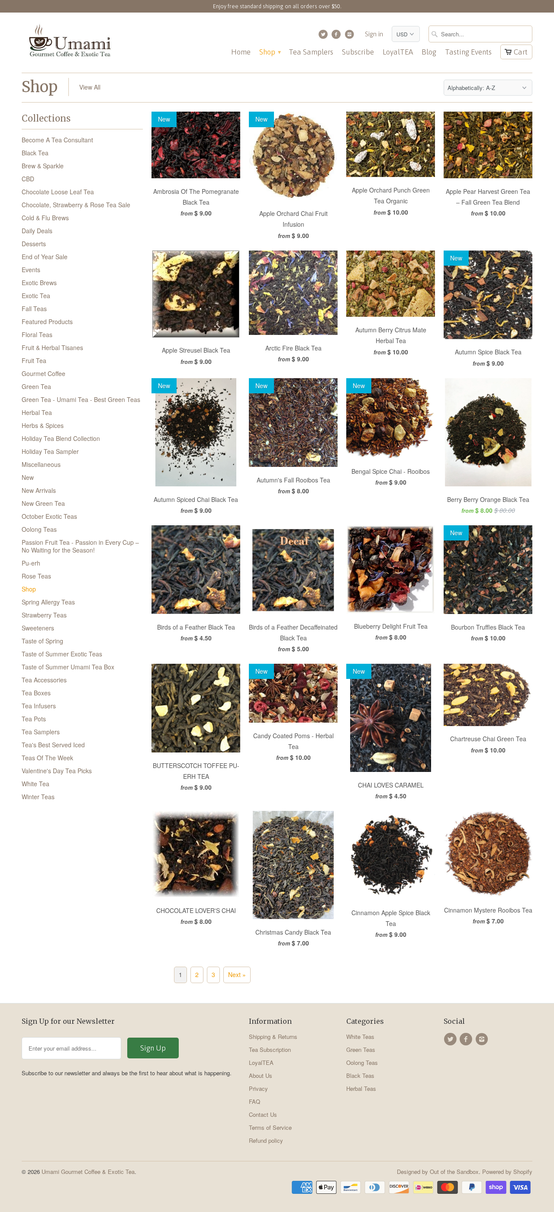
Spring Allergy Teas (48, 602)
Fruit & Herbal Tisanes (52, 347)
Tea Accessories (44, 679)
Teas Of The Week (47, 757)
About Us (260, 1075)
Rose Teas (36, 576)
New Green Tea (43, 503)
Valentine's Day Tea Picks (57, 770)
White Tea (35, 783)
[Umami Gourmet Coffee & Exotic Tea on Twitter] (324, 36)
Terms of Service (270, 1127)
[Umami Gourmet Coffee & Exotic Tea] (69, 42)
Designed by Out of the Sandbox (438, 1171)
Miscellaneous (41, 464)
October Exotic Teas (49, 516)
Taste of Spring (42, 641)
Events (31, 269)
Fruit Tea (34, 360)
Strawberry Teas (44, 615)
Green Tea (36, 386)
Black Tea (35, 152)
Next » (237, 974)
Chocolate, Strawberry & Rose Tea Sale (76, 204)
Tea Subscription (270, 1049)
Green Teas (360, 1049)
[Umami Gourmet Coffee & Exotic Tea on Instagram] (350, 36)
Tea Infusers (39, 705)
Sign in (374, 34)
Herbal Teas (361, 1088)
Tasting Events (468, 52)
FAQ (254, 1101)
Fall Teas (34, 308)
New (28, 477)
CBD (28, 178)
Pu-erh (31, 563)
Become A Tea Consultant (57, 139)
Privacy (258, 1088)
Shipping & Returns (273, 1036)
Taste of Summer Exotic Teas (62, 653)
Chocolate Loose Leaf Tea (58, 191)
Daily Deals (37, 230)
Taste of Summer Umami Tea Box (68, 666)
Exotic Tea (36, 295)
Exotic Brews (39, 282)
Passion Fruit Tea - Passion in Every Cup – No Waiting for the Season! (80, 546)
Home (241, 52)
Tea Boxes (36, 692)
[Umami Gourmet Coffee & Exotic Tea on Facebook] (337, 36)
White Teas (360, 1036)
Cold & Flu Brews (45, 217)
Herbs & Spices (43, 425)
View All (89, 87)
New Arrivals (39, 490)
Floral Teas (37, 334)
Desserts (34, 243)
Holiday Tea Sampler (50, 451)
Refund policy (266, 1140)
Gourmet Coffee (43, 373)
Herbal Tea (37, 412)
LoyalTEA (398, 52)
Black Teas (360, 1075)
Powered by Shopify (507, 1171)
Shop (269, 52)
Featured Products (47, 321)
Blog (429, 52)
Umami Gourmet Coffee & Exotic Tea (88, 1171)
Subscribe (358, 52)
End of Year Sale (45, 256)
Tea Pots (34, 718)
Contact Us (263, 1114)
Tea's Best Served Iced (53, 744)
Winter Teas (38, 796)
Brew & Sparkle (43, 165)
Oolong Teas (39, 529)
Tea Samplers (311, 52)
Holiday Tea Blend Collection (61, 438)
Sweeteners (38, 628)
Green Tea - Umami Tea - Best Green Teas (81, 399)
